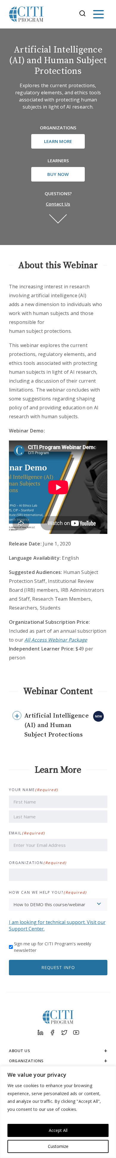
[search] (84, 14)
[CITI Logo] (26, 14)
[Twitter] (64, 1032)
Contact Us (58, 204)
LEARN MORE (58, 141)
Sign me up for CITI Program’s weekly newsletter (52, 947)
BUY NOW (58, 174)
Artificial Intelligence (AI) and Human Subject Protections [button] (56, 725)
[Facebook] (52, 1032)
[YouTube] (76, 1032)
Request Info (58, 967)
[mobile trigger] (98, 14)
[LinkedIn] (40, 1032)
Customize (58, 1146)
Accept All (58, 1130)
